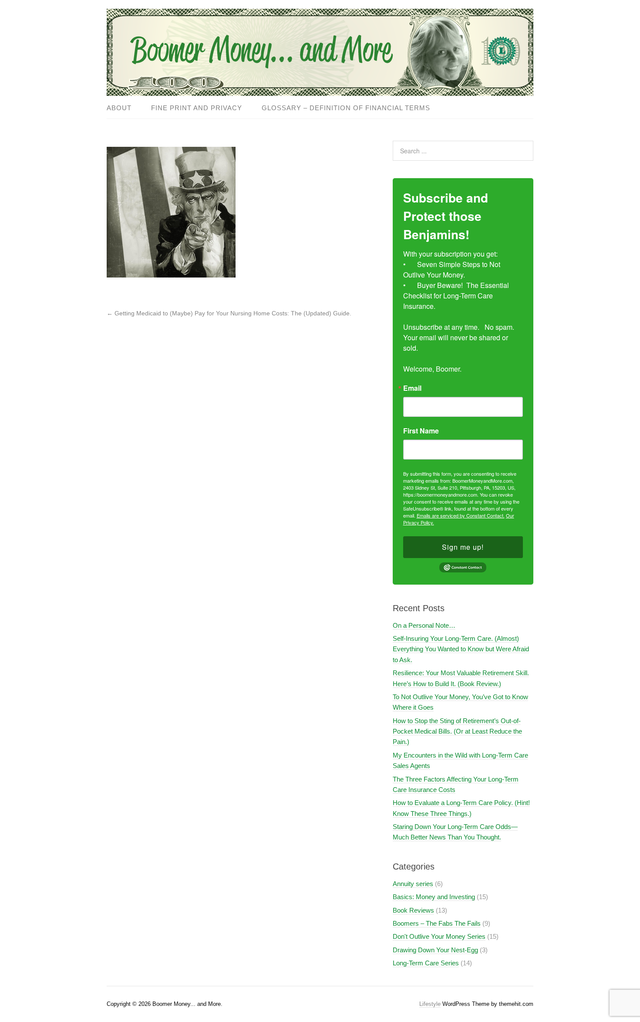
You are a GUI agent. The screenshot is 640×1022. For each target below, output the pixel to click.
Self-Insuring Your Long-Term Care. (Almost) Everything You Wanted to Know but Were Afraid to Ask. (461, 649)
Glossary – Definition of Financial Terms (346, 108)
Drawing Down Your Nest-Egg (435, 950)
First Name (421, 430)
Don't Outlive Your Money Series (439, 936)
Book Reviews (413, 910)
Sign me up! (463, 547)
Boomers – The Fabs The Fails (437, 923)
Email (412, 388)
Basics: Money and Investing (434, 896)
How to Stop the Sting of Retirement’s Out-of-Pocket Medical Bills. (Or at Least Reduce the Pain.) (457, 731)
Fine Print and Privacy (196, 108)
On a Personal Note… (424, 625)
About (119, 108)
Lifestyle (430, 1004)
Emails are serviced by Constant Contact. (461, 515)
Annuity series (413, 883)
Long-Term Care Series (426, 963)
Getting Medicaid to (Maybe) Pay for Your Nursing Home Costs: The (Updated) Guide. (229, 313)
